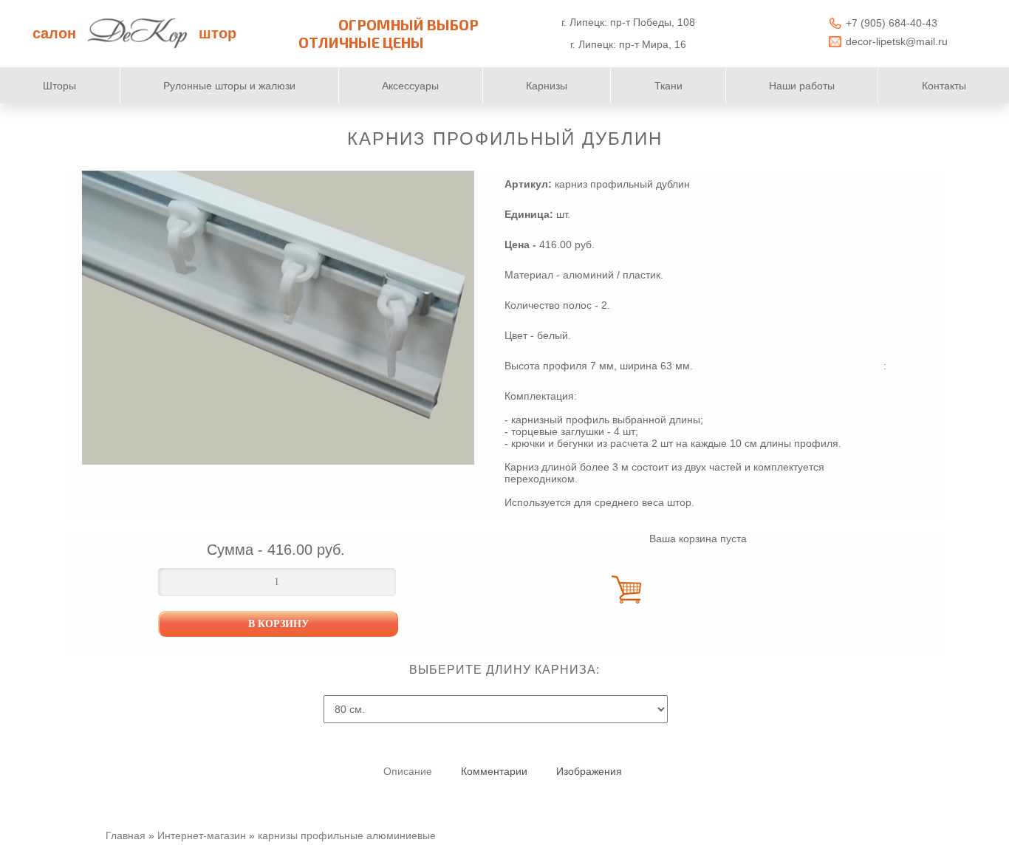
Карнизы (546, 86)
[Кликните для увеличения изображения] (278, 318)
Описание (407, 771)
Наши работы (802, 86)
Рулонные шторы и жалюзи (229, 86)
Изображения (589, 771)
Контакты (944, 86)
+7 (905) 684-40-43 (891, 23)
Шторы (59, 86)
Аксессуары (410, 86)
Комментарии (494, 771)
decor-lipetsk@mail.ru (897, 41)
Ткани (668, 86)
